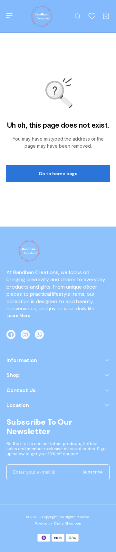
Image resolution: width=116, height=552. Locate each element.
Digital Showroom (67, 523)
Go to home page (58, 173)
